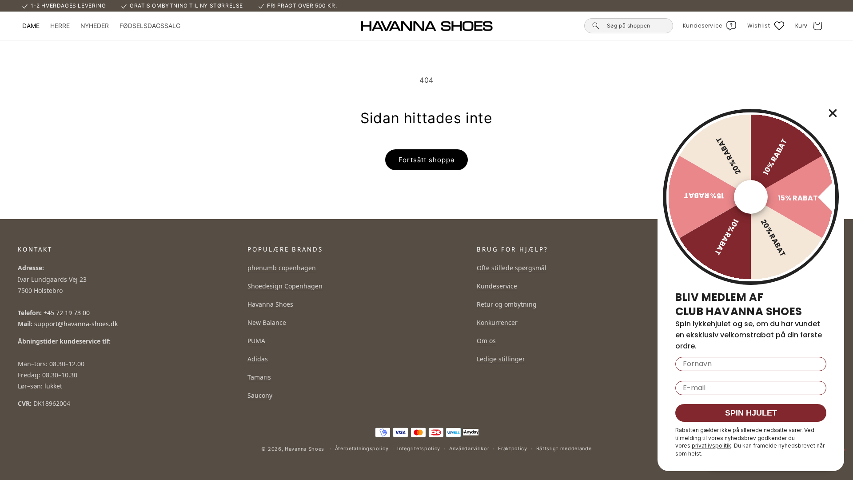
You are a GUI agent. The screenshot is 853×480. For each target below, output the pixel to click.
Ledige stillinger (501, 359)
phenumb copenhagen (281, 268)
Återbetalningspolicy (362, 448)
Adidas (257, 359)
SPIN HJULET (751, 412)
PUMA (256, 340)
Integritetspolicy (418, 448)
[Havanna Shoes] (426, 26)
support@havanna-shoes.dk (76, 324)
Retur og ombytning (507, 304)
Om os (486, 340)
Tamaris (259, 377)
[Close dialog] (833, 113)
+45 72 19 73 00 (67, 312)
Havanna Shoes (270, 304)
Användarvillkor (469, 448)
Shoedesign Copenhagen (285, 286)
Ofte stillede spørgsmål (511, 268)
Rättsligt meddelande (564, 448)
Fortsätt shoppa (426, 160)
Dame (31, 25)
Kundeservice (497, 286)
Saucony (259, 395)
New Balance (266, 322)
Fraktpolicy (512, 448)
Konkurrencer (497, 322)
